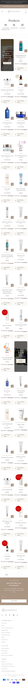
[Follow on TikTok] (17, 615)
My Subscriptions (5, 648)
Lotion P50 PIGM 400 (7, 424)
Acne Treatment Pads (7, 489)
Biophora (7, 323)
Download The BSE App (6, 664)
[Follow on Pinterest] (10, 615)
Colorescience (20, 53)
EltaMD (21, 153)
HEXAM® (21, 489)
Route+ (3, 637)
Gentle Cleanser (21, 255)
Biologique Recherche (7, 186)
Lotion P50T (7, 189)
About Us (3, 661)
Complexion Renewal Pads (7, 90)
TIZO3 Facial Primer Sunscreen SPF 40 (20, 189)
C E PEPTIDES (7, 556)
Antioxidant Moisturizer (20, 522)
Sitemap (3, 642)
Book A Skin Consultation (7, 655)
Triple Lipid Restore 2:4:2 (7, 156)
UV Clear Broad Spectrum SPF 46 (21, 156)
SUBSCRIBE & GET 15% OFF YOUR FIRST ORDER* (14, 6)
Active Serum (7, 391)
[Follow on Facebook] (2, 615)
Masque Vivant (20, 424)
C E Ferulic (20, 90)
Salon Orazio (4, 668)
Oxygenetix (21, 322)
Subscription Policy (5, 635)
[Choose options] (25, 50)
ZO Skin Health (7, 87)
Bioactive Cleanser (7, 325)
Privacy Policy (4, 639)
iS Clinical (7, 120)
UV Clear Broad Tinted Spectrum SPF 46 (7, 358)
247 (18, 573)
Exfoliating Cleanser (21, 222)
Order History (4, 653)
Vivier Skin (20, 487)
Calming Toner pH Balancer (21, 290)
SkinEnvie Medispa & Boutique (8, 671)
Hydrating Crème (21, 555)
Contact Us (4, 623)
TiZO (21, 186)
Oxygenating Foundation (21, 324)
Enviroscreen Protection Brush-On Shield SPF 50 (7, 255)
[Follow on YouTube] (13, 615)
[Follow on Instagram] (6, 615)
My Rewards (4, 650)
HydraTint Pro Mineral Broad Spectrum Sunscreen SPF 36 (7, 291)
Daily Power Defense (7, 222)
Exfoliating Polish (21, 123)
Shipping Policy (4, 630)
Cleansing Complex (7, 123)
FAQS (2, 625)
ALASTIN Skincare (7, 287)
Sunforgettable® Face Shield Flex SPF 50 (21, 56)
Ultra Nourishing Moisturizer (21, 391)
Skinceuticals (21, 87)
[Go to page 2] (21, 573)
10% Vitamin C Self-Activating (7, 522)
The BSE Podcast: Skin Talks (7, 666)
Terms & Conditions (5, 632)
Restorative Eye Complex (7, 457)
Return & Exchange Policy (7, 627)
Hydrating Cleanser (20, 456)
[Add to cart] (12, 285)
